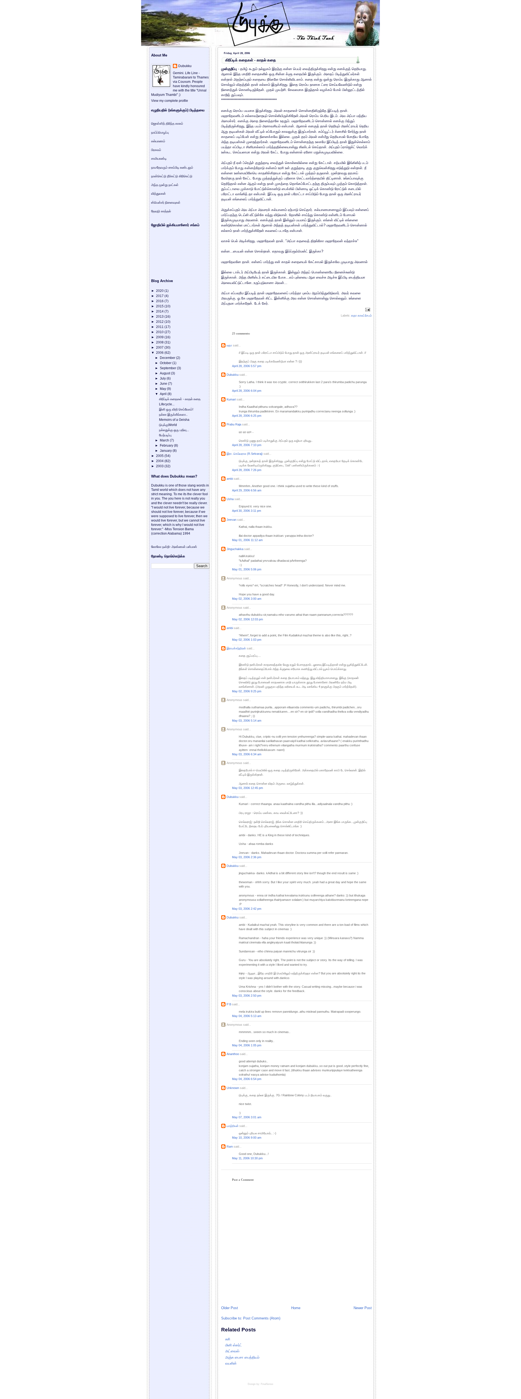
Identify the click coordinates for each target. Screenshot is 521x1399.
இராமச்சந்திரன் (236, 648)
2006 (160, 352)
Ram (230, 1146)
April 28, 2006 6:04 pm (246, 390)
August (165, 373)
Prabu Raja (234, 424)
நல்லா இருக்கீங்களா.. (173, 414)
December (168, 357)
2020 (160, 290)
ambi (230, 478)
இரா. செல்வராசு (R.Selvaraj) (245, 453)
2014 (160, 311)
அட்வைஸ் (232, 1351)
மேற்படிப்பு (165, 435)
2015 (160, 306)
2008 (160, 342)
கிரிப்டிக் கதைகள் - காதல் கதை (250, 60)
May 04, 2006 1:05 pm (246, 1045)
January (166, 450)
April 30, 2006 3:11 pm (246, 510)
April (163, 394)
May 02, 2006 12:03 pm (247, 619)
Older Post (229, 1308)
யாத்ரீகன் (233, 1126)
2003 (160, 466)
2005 (160, 455)
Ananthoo (233, 1054)
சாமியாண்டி (159, 158)
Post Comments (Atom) (261, 1318)
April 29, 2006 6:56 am (246, 490)
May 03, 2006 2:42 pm (246, 908)
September (168, 368)
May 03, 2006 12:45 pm (247, 787)
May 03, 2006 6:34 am (246, 754)
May (163, 388)
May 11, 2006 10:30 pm (247, 1158)
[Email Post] (367, 309)
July (163, 378)
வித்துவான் (158, 193)
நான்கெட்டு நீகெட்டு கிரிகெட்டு (171, 176)
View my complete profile (169, 100)
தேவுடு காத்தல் (161, 211)
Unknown (233, 1087)
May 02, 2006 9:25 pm (246, 691)
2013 (160, 316)
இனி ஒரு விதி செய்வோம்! (176, 409)
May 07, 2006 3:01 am (246, 1117)
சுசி (227, 1339)
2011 (160, 327)
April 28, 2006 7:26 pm (246, 470)
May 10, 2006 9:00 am (246, 1137)
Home (295, 1308)
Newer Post (363, 1308)
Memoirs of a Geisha (174, 419)
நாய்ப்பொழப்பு (160, 132)
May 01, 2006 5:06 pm (246, 569)
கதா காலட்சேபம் (361, 315)
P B (229, 1004)
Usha (230, 499)
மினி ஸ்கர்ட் (233, 1345)
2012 (160, 321)
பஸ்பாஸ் (191, 546)
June (164, 383)
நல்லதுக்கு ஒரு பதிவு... (174, 430)
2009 (160, 337)
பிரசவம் (156, 149)
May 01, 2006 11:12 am (247, 540)
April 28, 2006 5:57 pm (246, 366)
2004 (160, 461)
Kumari (231, 399)
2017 (160, 296)
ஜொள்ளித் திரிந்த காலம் (167, 123)
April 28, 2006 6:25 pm (246, 415)
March (165, 440)
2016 (160, 301)
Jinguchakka (235, 549)
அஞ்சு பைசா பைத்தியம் (242, 1357)
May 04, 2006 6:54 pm (246, 1079)
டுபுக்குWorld (168, 425)
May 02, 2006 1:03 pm (246, 639)
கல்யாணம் (158, 141)
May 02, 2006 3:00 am (246, 598)
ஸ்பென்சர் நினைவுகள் (165, 202)
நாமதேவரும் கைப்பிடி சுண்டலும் (172, 167)
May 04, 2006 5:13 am (246, 1016)
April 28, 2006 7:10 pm (246, 445)
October (166, 363)
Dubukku (233, 374)
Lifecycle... (166, 404)
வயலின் (231, 1363)
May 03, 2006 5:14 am (246, 720)
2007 (160, 347)
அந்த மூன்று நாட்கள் (165, 185)
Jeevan (231, 519)
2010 (160, 332)
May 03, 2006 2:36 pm (246, 857)
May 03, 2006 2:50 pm (246, 995)
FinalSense (267, 1384)
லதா (229, 345)
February (167, 445)
